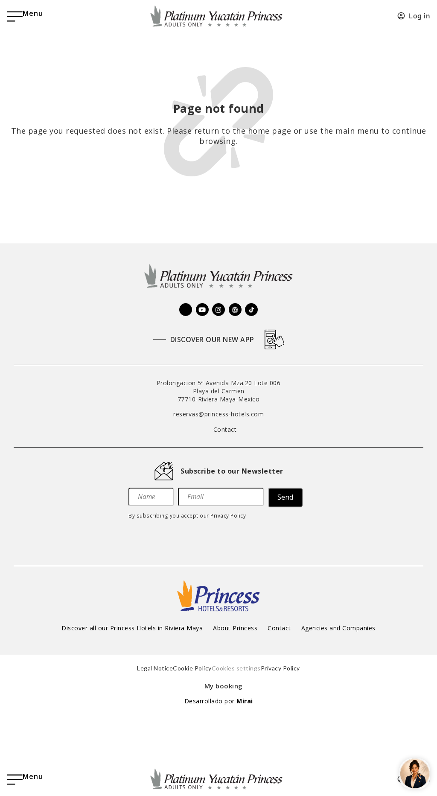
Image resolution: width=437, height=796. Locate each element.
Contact (279, 628)
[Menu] (15, 16)
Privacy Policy (228, 515)
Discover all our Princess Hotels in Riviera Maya (132, 628)
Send (285, 497)
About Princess (235, 628)
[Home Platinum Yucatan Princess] (218, 277)
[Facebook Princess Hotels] (185, 309)
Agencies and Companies (338, 628)
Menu (33, 13)
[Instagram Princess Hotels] (218, 309)
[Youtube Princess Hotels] (202, 309)
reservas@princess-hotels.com (218, 414)
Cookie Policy (192, 668)
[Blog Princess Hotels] (235, 309)
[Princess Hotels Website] (218, 596)
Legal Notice (155, 668)
